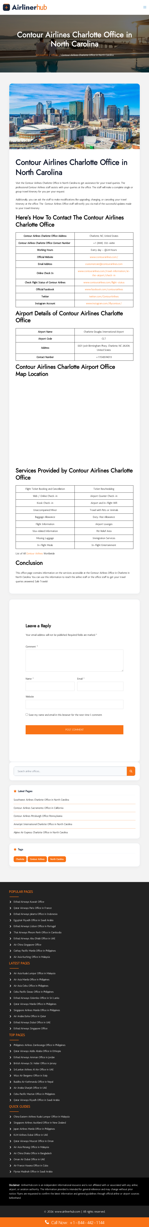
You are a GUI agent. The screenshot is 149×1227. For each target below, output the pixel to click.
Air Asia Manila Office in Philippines (31, 979)
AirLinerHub (42, 55)
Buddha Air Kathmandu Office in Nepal (33, 1081)
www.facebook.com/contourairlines (104, 289)
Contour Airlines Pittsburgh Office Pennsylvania (38, 816)
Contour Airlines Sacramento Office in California (38, 808)
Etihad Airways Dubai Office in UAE (32, 1022)
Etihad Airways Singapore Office (30, 1028)
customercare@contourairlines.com (103, 264)
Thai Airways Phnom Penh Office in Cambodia (37, 932)
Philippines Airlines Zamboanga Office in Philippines (39, 1045)
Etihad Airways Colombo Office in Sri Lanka (36, 998)
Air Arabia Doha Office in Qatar (30, 1016)
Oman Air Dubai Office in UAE (29, 1159)
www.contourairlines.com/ (104, 257)
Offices (55, 55)
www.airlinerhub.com (68, 1211)
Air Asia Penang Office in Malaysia (31, 1147)
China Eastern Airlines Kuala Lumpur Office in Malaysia (41, 1116)
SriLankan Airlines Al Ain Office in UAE (34, 1069)
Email (81, 678)
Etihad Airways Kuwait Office (29, 901)
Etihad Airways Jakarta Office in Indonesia (35, 914)
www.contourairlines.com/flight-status (103, 282)
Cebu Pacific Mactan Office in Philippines (34, 1094)
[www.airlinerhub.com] (25, 7)
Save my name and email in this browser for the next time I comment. (65, 714)
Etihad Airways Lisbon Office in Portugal (34, 926)
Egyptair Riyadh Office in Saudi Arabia (33, 920)
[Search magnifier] (131, 771)
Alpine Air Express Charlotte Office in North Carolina (41, 832)
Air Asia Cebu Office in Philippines (31, 985)
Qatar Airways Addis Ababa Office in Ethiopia (37, 1051)
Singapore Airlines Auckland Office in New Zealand (40, 1122)
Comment (32, 646)
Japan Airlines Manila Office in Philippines (34, 1128)
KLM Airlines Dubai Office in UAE (31, 1134)
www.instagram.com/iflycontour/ (104, 303)
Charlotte (20, 859)
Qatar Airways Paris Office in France (33, 908)
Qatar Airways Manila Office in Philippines (35, 1004)
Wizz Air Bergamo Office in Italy (31, 1075)
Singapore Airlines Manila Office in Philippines (37, 1010)
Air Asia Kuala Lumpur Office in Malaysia (34, 973)
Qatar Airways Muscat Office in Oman (34, 1141)
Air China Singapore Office (27, 944)
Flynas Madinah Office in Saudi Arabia (33, 1171)
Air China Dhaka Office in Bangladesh (33, 1153)
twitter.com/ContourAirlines (104, 296)
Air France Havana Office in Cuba (31, 1165)
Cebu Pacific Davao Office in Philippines (34, 991)
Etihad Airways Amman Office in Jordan (34, 1057)
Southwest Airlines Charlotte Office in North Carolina (41, 799)
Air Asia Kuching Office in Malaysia (32, 956)
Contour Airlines (34, 553)
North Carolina (57, 859)
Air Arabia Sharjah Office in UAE (30, 1087)
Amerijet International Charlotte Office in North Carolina (43, 824)
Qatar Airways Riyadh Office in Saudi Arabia (36, 1100)
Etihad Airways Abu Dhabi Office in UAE (34, 938)
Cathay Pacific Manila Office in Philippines (35, 950)
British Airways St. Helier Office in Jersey (35, 1063)
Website (30, 696)
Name (30, 678)
